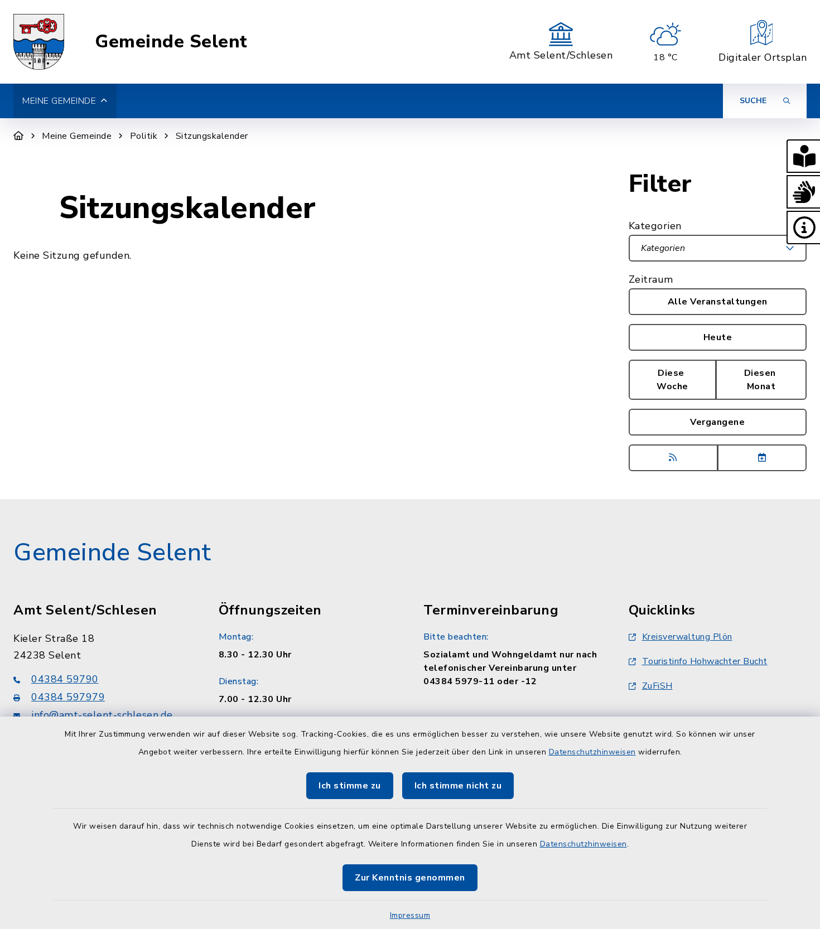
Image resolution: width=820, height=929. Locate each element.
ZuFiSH (657, 686)
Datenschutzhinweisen (592, 752)
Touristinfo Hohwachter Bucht (705, 661)
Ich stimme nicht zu (458, 786)
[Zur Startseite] (18, 136)
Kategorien (655, 226)
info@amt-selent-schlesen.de (102, 715)
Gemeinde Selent (171, 41)
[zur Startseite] (38, 42)
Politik (144, 136)
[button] (803, 156)
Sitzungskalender (212, 136)
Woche (672, 380)
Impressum (410, 915)
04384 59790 (65, 679)
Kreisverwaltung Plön (687, 637)
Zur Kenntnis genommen (410, 878)
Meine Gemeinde (77, 136)
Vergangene (717, 422)
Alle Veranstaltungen (718, 302)
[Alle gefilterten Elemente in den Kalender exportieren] (762, 457)
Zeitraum (651, 279)
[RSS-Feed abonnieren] (673, 457)
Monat (761, 380)
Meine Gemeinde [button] (59, 101)
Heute (717, 337)
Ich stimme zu (350, 786)
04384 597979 (68, 697)
